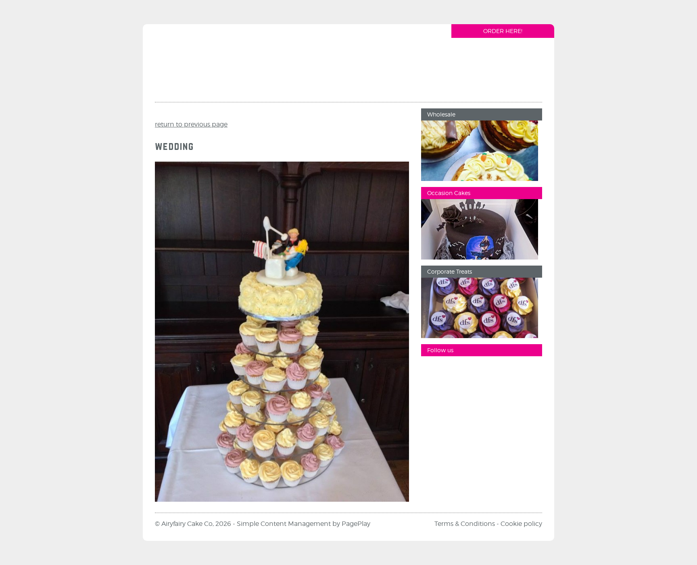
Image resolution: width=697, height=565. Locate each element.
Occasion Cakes (448, 192)
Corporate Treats (449, 271)
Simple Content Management (284, 524)
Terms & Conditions (464, 524)
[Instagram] (455, 370)
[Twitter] (480, 370)
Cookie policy (521, 524)
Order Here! (502, 30)
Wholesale (441, 114)
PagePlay (356, 524)
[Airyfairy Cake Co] (203, 66)
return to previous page (191, 124)
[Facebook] (431, 370)
